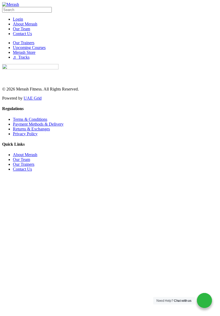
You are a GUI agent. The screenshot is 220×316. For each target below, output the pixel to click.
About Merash (25, 154)
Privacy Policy (25, 133)
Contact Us (22, 169)
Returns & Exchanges (31, 129)
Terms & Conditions (30, 119)
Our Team (21, 159)
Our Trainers (23, 164)
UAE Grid (33, 98)
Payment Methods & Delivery (38, 124)
